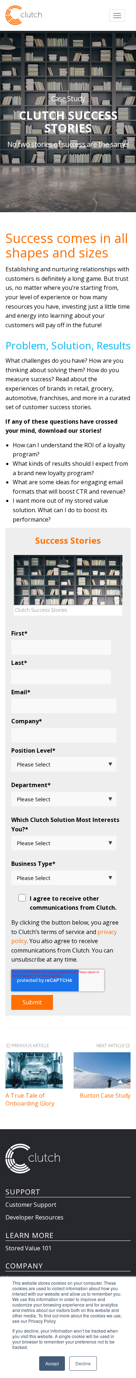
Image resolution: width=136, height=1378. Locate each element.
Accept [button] (52, 1363)
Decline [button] (83, 1363)
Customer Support (30, 1205)
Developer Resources (34, 1217)
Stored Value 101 (28, 1248)
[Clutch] (23, 15)
